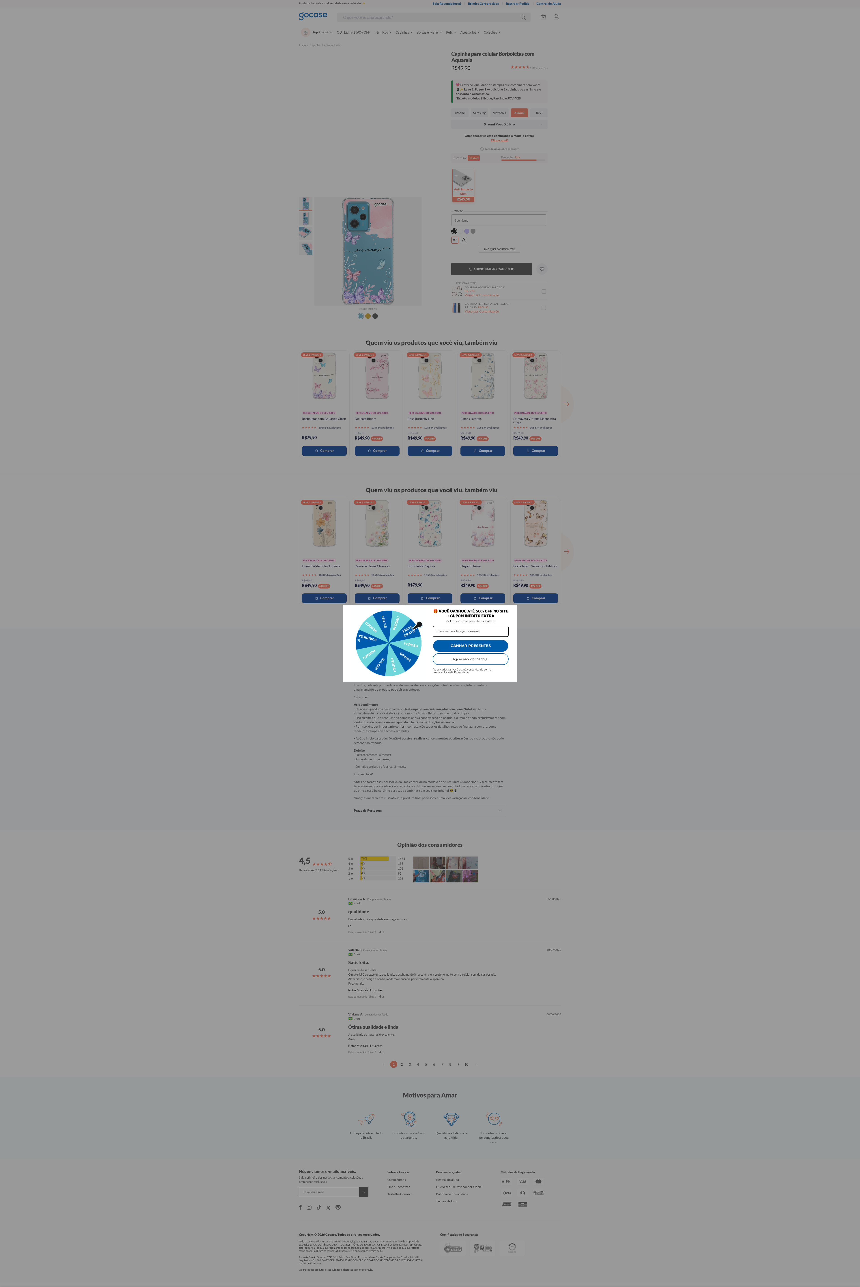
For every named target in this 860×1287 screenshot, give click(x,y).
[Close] (511, 610)
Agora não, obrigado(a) (471, 659)
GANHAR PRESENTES (471, 646)
